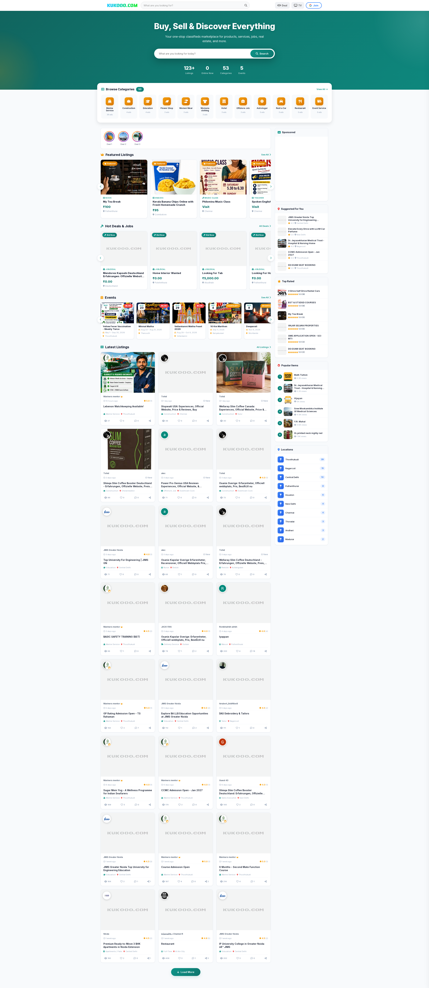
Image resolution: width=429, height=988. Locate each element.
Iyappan (224, 636)
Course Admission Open (175, 867)
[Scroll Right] (270, 186)
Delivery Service (171, 644)
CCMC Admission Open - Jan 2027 (182, 790)
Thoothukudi (129, 414)
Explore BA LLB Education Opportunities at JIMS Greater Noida (184, 715)
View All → (322, 89)
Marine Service (113, 414)
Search (264, 53)
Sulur (239, 414)
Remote (225, 567)
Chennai (183, 414)
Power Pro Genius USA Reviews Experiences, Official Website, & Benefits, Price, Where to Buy (180, 486)
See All (265, 154)
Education (111, 567)
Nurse (166, 567)
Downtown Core (187, 491)
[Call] (151, 388)
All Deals (264, 226)
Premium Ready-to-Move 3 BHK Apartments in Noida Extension (121, 945)
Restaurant (167, 943)
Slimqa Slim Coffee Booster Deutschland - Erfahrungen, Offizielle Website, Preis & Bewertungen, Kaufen (127, 486)
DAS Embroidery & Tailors (234, 713)
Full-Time (168, 951)
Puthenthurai (237, 644)
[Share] (149, 421)
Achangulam (237, 567)
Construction (170, 414)
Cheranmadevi (128, 491)
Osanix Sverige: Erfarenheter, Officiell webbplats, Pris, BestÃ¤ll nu (241, 485)
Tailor (224, 721)
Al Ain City (180, 951)
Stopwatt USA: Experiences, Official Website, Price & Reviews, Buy (182, 408)
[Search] (246, 5)
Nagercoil (234, 721)
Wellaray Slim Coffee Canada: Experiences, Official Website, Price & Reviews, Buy (241, 409)
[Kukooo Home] (122, 5)
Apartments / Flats (113, 951)
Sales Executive (229, 798)
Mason (225, 644)
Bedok (175, 567)
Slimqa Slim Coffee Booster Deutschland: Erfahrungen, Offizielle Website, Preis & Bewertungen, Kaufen (242, 793)
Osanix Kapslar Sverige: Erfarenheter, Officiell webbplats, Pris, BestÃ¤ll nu (183, 638)
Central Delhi (125, 567)
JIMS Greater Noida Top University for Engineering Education (126, 869)
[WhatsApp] (144, 388)
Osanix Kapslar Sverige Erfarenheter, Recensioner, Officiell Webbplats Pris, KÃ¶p (183, 563)
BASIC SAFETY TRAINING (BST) (121, 636)
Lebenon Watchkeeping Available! (123, 406)
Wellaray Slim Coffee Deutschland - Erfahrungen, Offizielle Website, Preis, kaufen (241, 563)
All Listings (263, 347)
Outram (185, 644)
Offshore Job (170, 491)
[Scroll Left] (100, 186)
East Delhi (244, 798)
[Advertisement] (301, 168)
